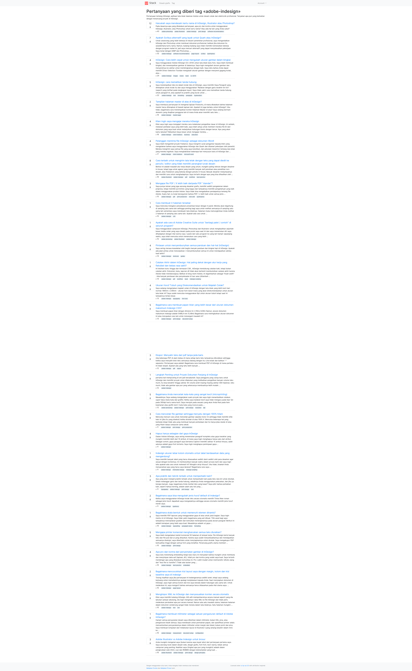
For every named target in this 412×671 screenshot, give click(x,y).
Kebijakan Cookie (151, 668)
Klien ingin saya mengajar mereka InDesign (177, 121)
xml (178, 607)
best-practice (201, 177)
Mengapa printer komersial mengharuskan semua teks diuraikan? (188, 532)
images (175, 76)
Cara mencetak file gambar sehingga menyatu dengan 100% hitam (189, 414)
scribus (203, 53)
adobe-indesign (191, 31)
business (187, 134)
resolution (198, 407)
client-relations (177, 134)
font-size (185, 298)
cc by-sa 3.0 (245, 665)
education (195, 134)
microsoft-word (188, 154)
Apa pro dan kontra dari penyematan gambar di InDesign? (185, 552)
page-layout (195, 53)
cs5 (174, 216)
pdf (186, 177)
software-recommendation (216, 31)
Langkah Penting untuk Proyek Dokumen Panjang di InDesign (187, 374)
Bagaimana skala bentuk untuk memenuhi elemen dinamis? (186, 512)
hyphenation (198, 95)
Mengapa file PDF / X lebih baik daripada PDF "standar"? (184, 183)
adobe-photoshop (167, 31)
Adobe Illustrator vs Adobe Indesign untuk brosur (180, 639)
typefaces (176, 506)
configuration (199, 633)
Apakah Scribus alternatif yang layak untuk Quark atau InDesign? (188, 37)
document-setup (187, 319)
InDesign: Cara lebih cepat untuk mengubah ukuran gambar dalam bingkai (193, 60)
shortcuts (176, 256)
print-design (202, 31)
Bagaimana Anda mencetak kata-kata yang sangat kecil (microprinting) (191, 394)
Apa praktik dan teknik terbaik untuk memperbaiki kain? (184, 476)
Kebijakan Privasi (166, 668)
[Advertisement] (190, 338)
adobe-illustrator (180, 31)
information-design (178, 470)
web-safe (192, 196)
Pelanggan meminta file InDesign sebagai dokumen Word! (185, 141)
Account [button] (261, 3)
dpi (204, 407)
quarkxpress (211, 53)
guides (183, 256)
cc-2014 (193, 76)
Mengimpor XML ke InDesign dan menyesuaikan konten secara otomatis (192, 594)
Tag (173, 3)
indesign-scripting (195, 279)
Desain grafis (164, 3)
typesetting (176, 526)
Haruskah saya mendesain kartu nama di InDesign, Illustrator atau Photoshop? (195, 23)
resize (181, 76)
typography (176, 298)
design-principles (200, 652)
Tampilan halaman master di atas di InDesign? (179, 101)
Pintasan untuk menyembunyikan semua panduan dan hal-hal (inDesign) (192, 245)
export (179, 368)
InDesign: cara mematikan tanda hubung (176, 82)
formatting (181, 95)
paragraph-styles (187, 526)
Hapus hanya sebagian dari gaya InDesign (177, 433)
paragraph (189, 95)
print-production (182, 196)
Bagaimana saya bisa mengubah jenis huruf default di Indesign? (188, 495)
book (187, 76)
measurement (177, 633)
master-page (177, 115)
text (174, 95)
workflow (192, 177)
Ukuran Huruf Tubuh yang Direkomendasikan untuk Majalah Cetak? (190, 285)
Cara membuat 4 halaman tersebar (173, 203)
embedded (186, 565)
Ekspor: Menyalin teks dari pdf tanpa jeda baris (179, 355)
